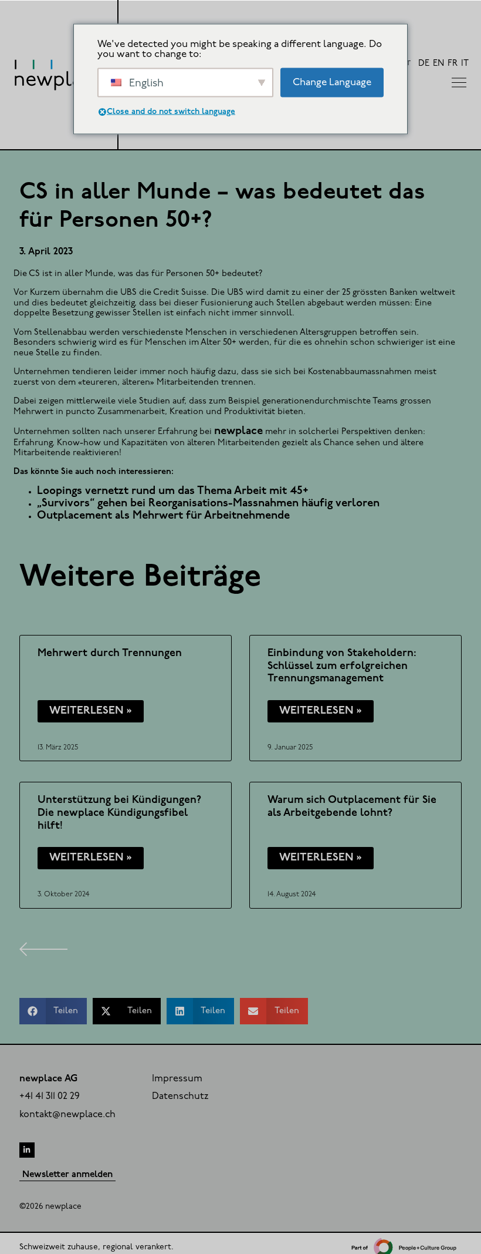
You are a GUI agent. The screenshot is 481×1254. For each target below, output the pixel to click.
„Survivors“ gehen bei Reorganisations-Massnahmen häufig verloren (208, 503)
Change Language (332, 82)
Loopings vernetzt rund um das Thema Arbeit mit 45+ (173, 491)
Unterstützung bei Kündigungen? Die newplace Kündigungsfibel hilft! (119, 813)
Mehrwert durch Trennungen (110, 653)
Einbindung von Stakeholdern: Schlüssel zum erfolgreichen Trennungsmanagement (341, 666)
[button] (53, 1011)
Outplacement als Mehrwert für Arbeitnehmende (163, 516)
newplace (238, 431)
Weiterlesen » (90, 711)
